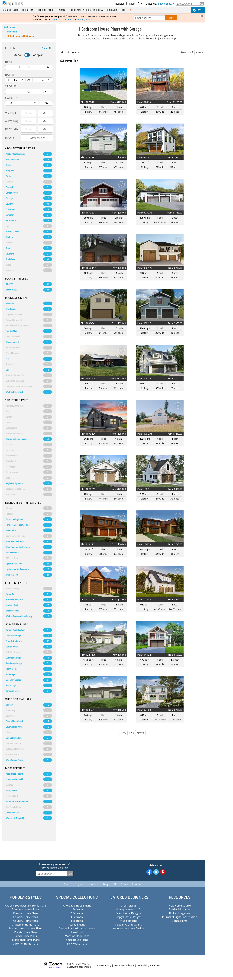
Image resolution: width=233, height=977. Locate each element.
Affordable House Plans (77, 905)
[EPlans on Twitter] (156, 872)
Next (198, 52)
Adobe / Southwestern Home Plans (25, 905)
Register (119, 3)
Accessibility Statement (148, 965)
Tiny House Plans (77, 943)
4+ (49, 80)
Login (132, 3)
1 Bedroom (11, 31)
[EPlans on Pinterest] (162, 872)
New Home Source (180, 905)
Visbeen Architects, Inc (128, 924)
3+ (44, 91)
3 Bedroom (77, 917)
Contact (136, 884)
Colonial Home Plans (25, 917)
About (124, 884)
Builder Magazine (179, 913)
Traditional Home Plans (26, 940)
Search (7, 10)
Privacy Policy (85, 19)
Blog (123, 10)
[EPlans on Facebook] (149, 872)
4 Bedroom (77, 921)
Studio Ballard (128, 921)
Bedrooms (28, 10)
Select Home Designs (128, 913)
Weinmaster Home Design (128, 928)
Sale (131, 10)
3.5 (42, 80)
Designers (112, 10)
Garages (62, 10)
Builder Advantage (180, 909)
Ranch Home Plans (26, 936)
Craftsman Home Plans (25, 924)
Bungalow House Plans (25, 909)
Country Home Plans (25, 921)
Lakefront (77, 932)
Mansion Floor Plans (77, 936)
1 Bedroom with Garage (21, 36)
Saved (200, 10)
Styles (79, 884)
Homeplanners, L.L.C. (128, 909)
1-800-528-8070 (166, 3)
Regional (98, 10)
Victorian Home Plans (25, 943)
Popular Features (80, 10)
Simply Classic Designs (128, 917)
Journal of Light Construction (179, 917)
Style (16, 10)
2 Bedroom (77, 913)
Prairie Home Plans (25, 932)
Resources (93, 884)
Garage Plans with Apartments (77, 928)
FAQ (114, 884)
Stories (41, 10)
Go (201, 3)
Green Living (128, 905)
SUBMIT (171, 18)
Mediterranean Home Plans (25, 928)
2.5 (29, 80)
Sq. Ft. (51, 10)
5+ (47, 67)
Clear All (47, 48)
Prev (183, 52)
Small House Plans (77, 940)
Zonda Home (179, 921)
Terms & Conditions (62, 19)
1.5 (15, 80)
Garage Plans (77, 924)
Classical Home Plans (25, 913)
